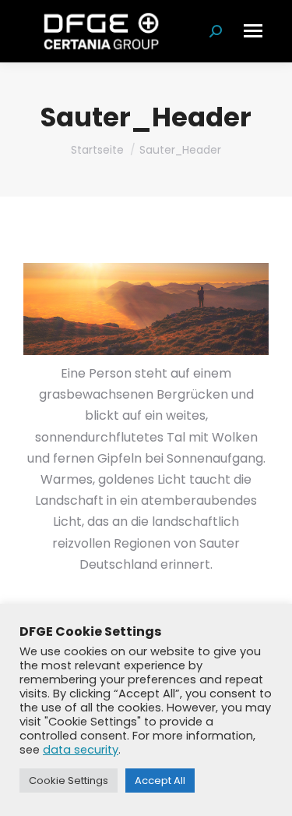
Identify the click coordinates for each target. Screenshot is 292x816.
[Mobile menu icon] (253, 31)
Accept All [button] (160, 780)
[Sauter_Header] (146, 309)
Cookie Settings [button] (68, 780)
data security (80, 749)
